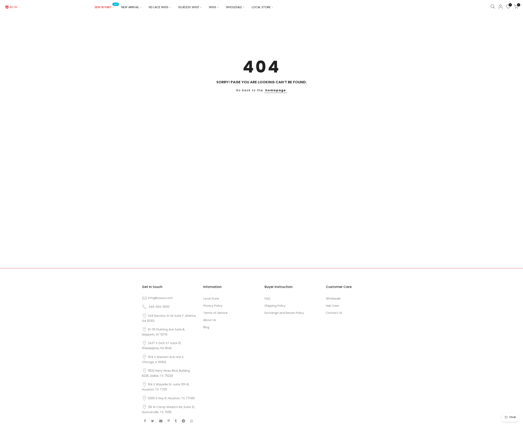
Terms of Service (215, 313)
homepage (275, 90)
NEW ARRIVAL (130, 7)
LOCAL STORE (261, 7)
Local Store (211, 299)
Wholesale (333, 299)
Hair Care (332, 306)
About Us (209, 320)
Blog (206, 327)
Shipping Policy (275, 306)
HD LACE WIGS (158, 7)
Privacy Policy (212, 306)
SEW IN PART (106, 6)
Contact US (334, 313)
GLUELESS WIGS (188, 7)
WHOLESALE (234, 7)
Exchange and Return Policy (284, 313)
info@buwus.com (160, 298)
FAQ (267, 299)
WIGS (212, 7)
